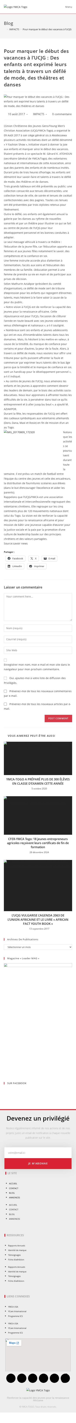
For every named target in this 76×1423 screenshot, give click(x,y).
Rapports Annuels (16, 1245)
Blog (12, 1192)
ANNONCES (14, 1197)
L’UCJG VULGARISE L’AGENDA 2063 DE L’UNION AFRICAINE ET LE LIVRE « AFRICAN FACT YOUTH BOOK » (38, 919)
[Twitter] (21, 1378)
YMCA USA (13, 1306)
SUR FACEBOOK (17, 1083)
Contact (13, 1188)
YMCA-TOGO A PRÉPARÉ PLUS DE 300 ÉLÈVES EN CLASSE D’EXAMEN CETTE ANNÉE (38, 781)
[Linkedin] (54, 1378)
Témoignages (14, 1255)
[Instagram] (43, 1378)
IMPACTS (38, 114)
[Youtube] (32, 1378)
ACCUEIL (13, 1183)
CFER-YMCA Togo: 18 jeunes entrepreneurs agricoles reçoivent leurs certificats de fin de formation (38, 843)
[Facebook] (10, 1378)
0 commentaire (62, 114)
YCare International (17, 1311)
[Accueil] (5, 29)
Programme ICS (15, 1316)
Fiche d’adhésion (16, 1259)
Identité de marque (17, 1250)
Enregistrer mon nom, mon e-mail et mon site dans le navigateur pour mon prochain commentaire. (37, 667)
